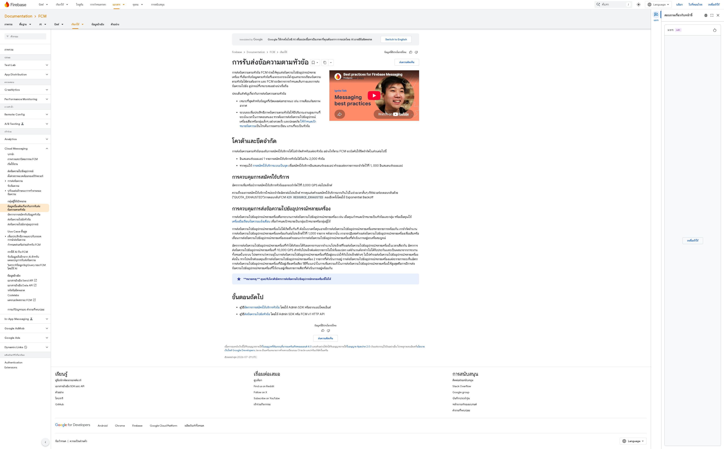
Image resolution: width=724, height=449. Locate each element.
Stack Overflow (461, 386)
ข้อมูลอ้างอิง (98, 24)
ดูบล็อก (258, 380)
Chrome (120, 425)
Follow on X (260, 392)
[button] (22, 65)
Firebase (237, 52)
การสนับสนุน (158, 4)
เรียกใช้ (60, 4)
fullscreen (712, 15)
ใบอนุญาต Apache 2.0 (358, 346)
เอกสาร (116, 4)
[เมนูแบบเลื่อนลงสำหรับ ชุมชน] (143, 4)
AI (40, 24)
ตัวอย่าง (115, 24)
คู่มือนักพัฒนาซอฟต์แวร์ (68, 380)
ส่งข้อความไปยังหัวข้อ (257, 314)
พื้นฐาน (23, 24)
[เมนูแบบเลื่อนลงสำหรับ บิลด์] (48, 4)
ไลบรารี (59, 398)
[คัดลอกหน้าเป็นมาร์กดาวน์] (325, 62)
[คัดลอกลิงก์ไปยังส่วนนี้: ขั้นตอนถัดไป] (267, 297)
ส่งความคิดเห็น (406, 62)
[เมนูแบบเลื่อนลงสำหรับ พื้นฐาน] (31, 24)
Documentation (18, 16)
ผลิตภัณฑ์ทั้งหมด (194, 425)
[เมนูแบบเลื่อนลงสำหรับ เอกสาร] (124, 4)
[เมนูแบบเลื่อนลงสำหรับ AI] (46, 24)
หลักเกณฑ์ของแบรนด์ (464, 404)
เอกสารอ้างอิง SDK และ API (69, 386)
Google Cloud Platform (163, 425)
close (718, 15)
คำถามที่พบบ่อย (461, 410)
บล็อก (679, 4)
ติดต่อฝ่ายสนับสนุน (462, 380)
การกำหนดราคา (98, 4)
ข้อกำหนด (60, 441)
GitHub (59, 404)
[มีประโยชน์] (410, 52)
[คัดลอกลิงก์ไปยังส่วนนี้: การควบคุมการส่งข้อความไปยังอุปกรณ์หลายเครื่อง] (334, 209)
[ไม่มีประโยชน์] (416, 52)
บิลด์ (41, 4)
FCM (42, 16)
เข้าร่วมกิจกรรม (262, 404)
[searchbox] (25, 36)
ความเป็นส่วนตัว (78, 441)
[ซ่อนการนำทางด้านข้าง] (45, 442)
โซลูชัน (79, 4)
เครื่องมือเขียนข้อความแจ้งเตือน (251, 221)
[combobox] (613, 4)
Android (102, 425)
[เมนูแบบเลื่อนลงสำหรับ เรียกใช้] (68, 4)
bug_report (706, 15)
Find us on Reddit (264, 386)
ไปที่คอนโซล (695, 4)
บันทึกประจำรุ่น (461, 398)
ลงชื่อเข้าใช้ (713, 4)
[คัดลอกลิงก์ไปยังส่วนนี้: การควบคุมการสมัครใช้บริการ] (293, 177)
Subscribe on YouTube (267, 398)
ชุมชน (136, 4)
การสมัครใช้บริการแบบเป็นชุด (270, 166)
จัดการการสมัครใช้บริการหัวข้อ (262, 307)
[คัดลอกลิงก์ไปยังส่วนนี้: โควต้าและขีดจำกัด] (280, 141)
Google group (460, 392)
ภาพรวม (8, 24)
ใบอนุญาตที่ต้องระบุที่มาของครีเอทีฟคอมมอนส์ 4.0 (287, 346)
